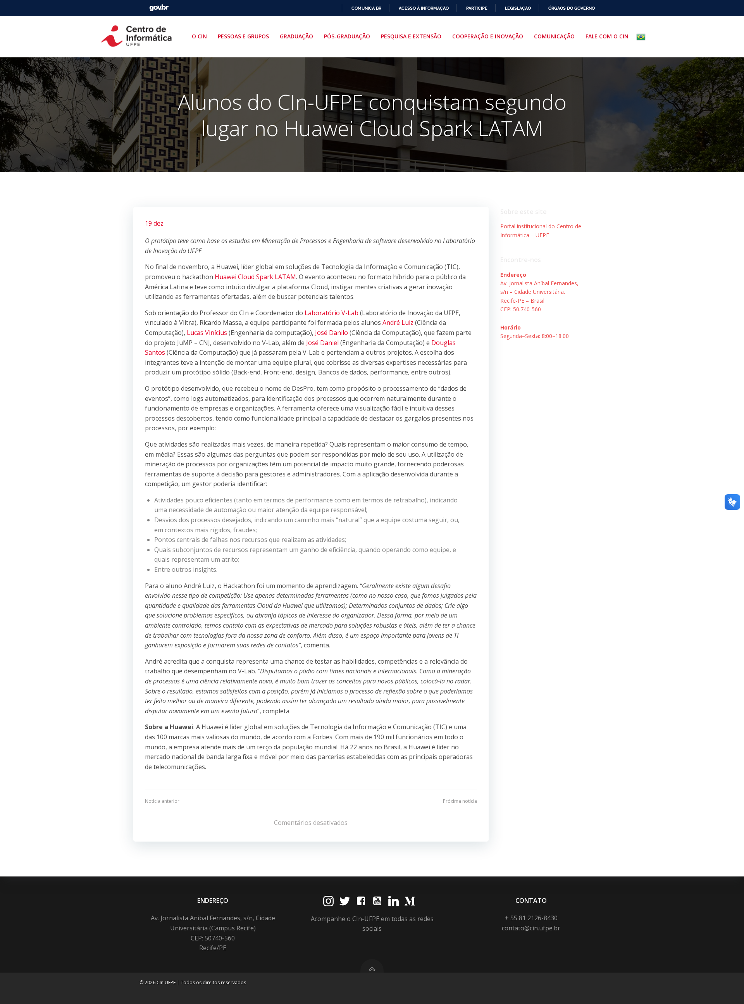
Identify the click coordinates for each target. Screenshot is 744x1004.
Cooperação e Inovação (487, 36)
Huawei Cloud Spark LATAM (255, 277)
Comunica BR (366, 8)
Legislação (518, 8)
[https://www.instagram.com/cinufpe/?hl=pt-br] (328, 901)
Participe (476, 8)
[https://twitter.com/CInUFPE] (344, 901)
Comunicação (554, 36)
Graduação (296, 36)
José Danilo (331, 332)
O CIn (199, 36)
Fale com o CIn (607, 36)
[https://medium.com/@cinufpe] (410, 901)
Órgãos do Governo (571, 8)
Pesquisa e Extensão (411, 36)
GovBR (159, 8)
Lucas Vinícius (207, 332)
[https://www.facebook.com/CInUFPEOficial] (361, 901)
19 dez (154, 223)
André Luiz (397, 322)
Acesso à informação (424, 8)
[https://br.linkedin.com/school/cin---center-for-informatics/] (393, 901)
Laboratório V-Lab (331, 313)
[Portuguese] (642, 36)
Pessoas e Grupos (243, 36)
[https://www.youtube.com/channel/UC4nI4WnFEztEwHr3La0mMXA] (377, 901)
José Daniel (322, 342)
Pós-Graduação (347, 36)
